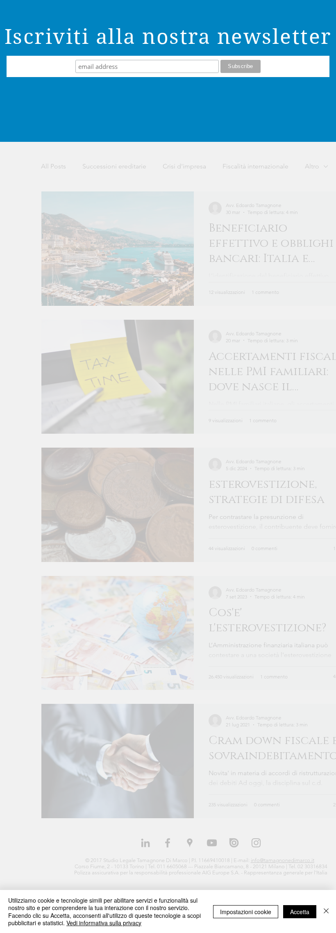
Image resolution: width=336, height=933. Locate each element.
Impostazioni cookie (245, 912)
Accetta (299, 912)
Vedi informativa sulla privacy (103, 923)
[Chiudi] (326, 911)
